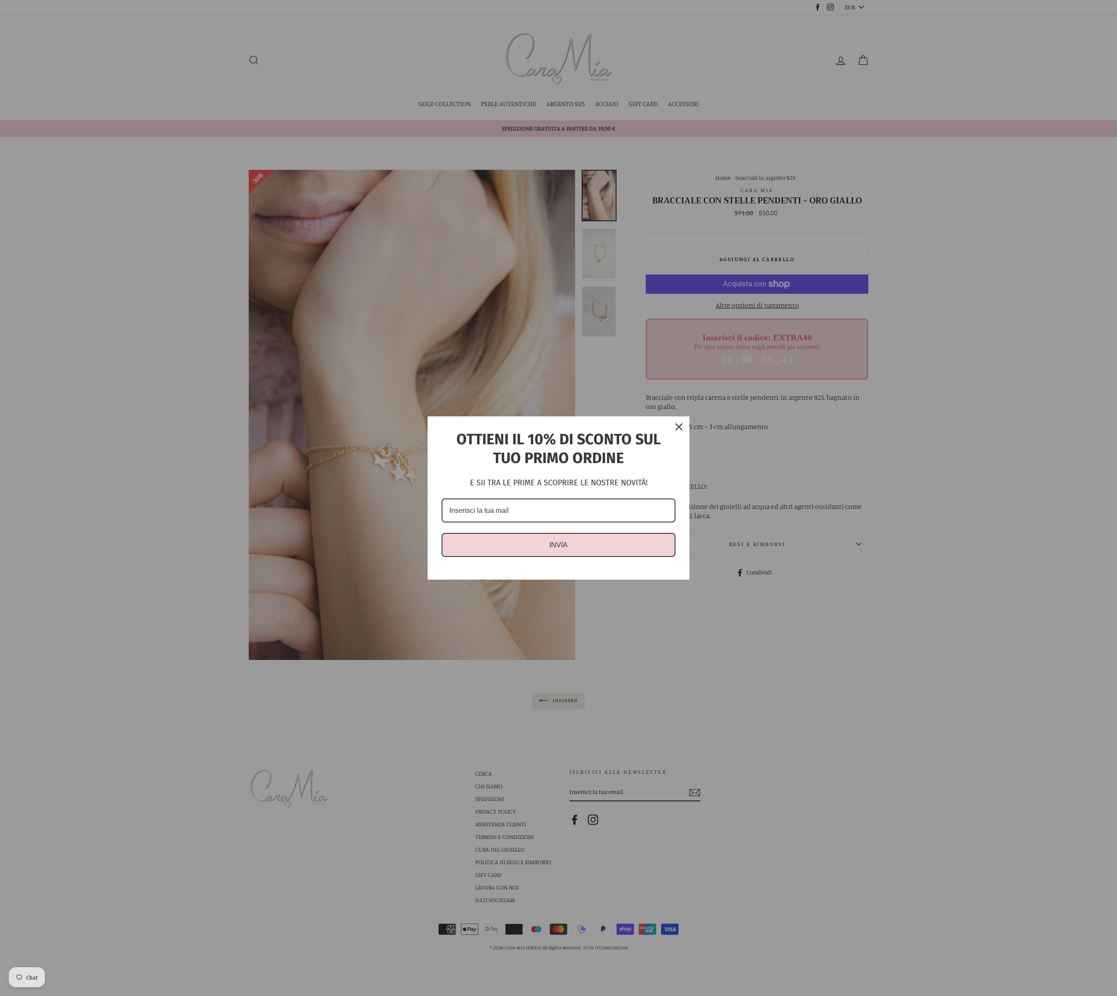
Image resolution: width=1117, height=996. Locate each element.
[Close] (678, 426)
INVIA (558, 545)
